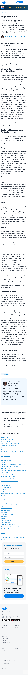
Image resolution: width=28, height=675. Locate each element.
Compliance (5, 374)
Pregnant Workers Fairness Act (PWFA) (10, 527)
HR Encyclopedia (8, 12)
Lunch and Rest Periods (7, 514)
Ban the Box (4, 448)
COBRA (2, 454)
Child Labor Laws (5, 458)
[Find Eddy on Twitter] (17, 617)
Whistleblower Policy (6, 535)
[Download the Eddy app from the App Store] (6, 620)
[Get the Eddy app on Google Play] (15, 620)
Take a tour (20, 2)
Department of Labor (6, 460)
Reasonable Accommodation (8, 531)
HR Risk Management (6, 502)
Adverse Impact (5, 437)
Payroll (3, 630)
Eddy (2, 12)
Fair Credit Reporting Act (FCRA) (9, 477)
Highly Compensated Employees (9, 506)
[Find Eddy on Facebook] (10, 617)
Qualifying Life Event (6, 529)
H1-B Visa (3, 495)
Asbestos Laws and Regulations (8, 445)
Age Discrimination (5, 441)
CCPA (3, 671)
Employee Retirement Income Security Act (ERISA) (13, 464)
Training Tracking (6, 642)
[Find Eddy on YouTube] (6, 617)
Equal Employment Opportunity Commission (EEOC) (13, 470)
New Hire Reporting (6, 520)
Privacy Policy (5, 666)
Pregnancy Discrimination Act (8, 525)
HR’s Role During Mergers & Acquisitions (11, 504)
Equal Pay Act (4, 473)
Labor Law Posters (5, 510)
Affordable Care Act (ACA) (7, 439)
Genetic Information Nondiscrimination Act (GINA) (13, 493)
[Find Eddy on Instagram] (13, 617)
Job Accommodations (6, 508)
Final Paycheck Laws (6, 487)
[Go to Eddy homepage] (4, 2)
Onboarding (4, 636)
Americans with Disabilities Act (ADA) (10, 443)
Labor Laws (4, 512)
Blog (3, 648)
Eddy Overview (5, 628)
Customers (17, 630)
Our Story (17, 628)
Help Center (17, 648)
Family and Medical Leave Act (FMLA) (10, 481)
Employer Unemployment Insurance (9, 466)
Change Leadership (5, 456)
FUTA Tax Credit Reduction (7, 475)
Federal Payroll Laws (6, 485)
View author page (7, 402)
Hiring (3, 634)
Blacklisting (4, 450)
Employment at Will (6, 468)
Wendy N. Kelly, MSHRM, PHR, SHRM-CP (15, 36)
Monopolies (4, 516)
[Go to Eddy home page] (14, 608)
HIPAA (2, 497)
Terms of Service (5, 663)
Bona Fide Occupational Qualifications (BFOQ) (12, 452)
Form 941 (3, 491)
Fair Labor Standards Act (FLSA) (8, 479)
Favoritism (3, 483)
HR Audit (3, 500)
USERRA (3, 533)
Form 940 (3, 489)
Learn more (14, 596)
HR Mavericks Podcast (7, 655)
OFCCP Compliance (5, 522)
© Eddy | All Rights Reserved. (8, 660)
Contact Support (19, 650)
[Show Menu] (25, 2)
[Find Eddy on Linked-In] (3, 617)
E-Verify (3, 462)
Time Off (4, 640)
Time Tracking (5, 638)
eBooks (3, 650)
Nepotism (3, 518)
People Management (6, 632)
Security (4, 668)
